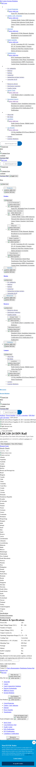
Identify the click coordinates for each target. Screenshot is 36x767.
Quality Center (8, 727)
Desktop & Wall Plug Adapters (20, 48)
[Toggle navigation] (13, 176)
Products (6, 7)
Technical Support (5, 617)
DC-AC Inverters (16, 46)
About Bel (7, 682)
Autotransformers (16, 62)
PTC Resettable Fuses (21, 13)
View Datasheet (5, 444)
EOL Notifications (24, 108)
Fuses (13, 13)
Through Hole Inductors (18, 22)
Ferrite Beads (29, 22)
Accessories (31, 13)
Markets (6, 66)
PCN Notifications (9, 731)
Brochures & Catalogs (17, 106)
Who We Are (14, 675)
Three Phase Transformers (26, 59)
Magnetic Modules (28, 33)
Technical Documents (6, 615)
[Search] (20, 143)
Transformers (7, 712)
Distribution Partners (26, 668)
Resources (7, 81)
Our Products (14, 696)
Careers (6, 684)
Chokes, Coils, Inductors (11, 705)
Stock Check (7, 722)
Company (6, 112)
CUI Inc (13, 132)
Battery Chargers (26, 46)
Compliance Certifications (11, 733)
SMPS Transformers (27, 62)
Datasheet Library (16, 103)
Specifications (4, 613)
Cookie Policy (28, 754)
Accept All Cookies (18, 763)
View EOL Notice (16, 444)
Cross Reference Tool (10, 725)
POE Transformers (16, 57)
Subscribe (3, 666)
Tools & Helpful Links (21, 715)
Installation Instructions (28, 103)
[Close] (4, 184)
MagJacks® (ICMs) (17, 33)
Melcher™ (32, 132)
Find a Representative (13, 668)
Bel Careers (3, 1)
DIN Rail (31, 415)
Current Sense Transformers (19, 64)
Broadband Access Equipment (20, 35)
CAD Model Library (17, 95)
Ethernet (6, 707)
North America (15, 123)
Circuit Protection (9, 703)
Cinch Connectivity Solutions (12, 686)
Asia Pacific (18, 125)
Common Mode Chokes (18, 20)
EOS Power (25, 132)
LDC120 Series (4, 417)
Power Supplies (10, 415)
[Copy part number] (0, 431)
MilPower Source (9, 690)
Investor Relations (12, 1)
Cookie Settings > (18, 758)
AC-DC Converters (17, 44)
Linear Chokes (15, 24)
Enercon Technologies (10, 688)
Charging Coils (24, 24)
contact (27, 439)
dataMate (19, 132)
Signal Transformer (16, 134)
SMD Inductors (30, 20)
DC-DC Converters (28, 44)
